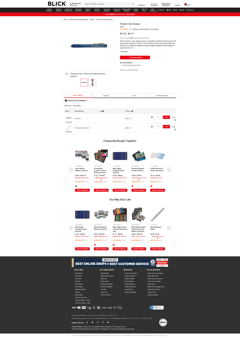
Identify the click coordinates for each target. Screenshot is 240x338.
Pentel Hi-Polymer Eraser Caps (131, 65)
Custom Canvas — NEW (82, 300)
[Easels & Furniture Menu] (97, 12)
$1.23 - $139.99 (99, 175)
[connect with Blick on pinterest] (103, 323)
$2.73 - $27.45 (155, 175)
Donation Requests (106, 287)
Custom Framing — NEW (82, 303)
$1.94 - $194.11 (137, 175)
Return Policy (105, 281)
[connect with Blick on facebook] (87, 323)
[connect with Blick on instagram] (98, 323)
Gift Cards (78, 278)
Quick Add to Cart (153, 276)
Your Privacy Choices (119, 326)
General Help (104, 273)
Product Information (131, 273)
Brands (160, 10)
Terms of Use (87, 326)
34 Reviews (136, 29)
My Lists (77, 281)
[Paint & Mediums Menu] (50, 12)
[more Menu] (153, 12)
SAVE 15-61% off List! (138, 236)
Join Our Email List (81, 297)
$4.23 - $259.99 (99, 234)
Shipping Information (107, 276)
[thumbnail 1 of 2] (84, 82)
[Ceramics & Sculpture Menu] (116, 12)
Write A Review (145, 29)
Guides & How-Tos (130, 287)
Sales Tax (104, 278)
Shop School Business (166, 4)
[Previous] (71, 169)
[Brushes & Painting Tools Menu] (68, 12)
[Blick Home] (57, 4)
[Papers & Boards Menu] (88, 12)
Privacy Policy (77, 327)
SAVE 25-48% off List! (82, 178)
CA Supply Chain (105, 329)
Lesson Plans (152, 292)
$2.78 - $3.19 (127, 33)
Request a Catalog (130, 292)
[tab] (78, 95)
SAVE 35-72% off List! (119, 178)
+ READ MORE (123, 51)
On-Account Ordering (154, 281)
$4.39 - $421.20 (80, 175)
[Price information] (130, 118)
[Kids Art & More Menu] (145, 12)
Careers (77, 292)
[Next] (169, 169)
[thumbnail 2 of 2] (92, 82)
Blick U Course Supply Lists (156, 287)
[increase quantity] (160, 117)
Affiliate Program (80, 289)
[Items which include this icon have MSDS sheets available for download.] (175, 120)
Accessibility (95, 326)
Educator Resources (154, 289)
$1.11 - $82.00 (118, 234)
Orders (177, 5)
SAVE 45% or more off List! (139, 178)
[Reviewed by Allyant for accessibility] (163, 322)
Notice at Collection (106, 326)
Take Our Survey (106, 295)
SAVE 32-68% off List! (100, 236)
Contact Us (104, 292)
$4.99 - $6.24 (154, 234)
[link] (73, 5)
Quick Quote (151, 284)
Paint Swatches (129, 281)
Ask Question (155, 29)
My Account (79, 273)
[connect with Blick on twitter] (92, 323)
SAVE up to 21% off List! (158, 237)
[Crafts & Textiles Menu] (137, 12)
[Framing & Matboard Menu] (106, 12)
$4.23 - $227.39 (137, 234)
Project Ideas (129, 289)
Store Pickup (79, 287)
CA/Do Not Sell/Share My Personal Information (85, 329)
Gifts (176, 10)
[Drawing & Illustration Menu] (78, 12)
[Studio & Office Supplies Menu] (127, 12)
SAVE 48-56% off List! (119, 236)
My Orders (78, 276)
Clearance (191, 10)
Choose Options (82, 190)
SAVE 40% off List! (156, 178)
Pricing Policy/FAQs (107, 284)
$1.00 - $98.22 (118, 175)
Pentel (122, 26)
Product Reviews (130, 284)
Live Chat (103, 289)
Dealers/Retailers (153, 295)
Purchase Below (136, 58)
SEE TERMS (131, 14)
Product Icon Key (130, 276)
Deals (182, 10)
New (170, 10)
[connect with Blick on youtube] (108, 323)
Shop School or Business (155, 273)
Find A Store (79, 284)
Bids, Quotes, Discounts (155, 278)
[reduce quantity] (155, 117)
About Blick (78, 295)
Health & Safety (129, 278)
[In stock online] (152, 117)
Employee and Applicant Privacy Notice (122, 329)
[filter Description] (77, 105)
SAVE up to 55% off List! (101, 178)
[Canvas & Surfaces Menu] (58, 12)
